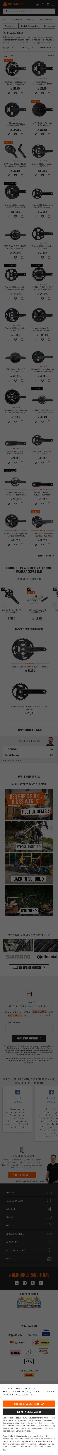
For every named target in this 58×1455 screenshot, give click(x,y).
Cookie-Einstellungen (16, 1394)
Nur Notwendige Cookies (29, 1412)
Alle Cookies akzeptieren (26, 1404)
